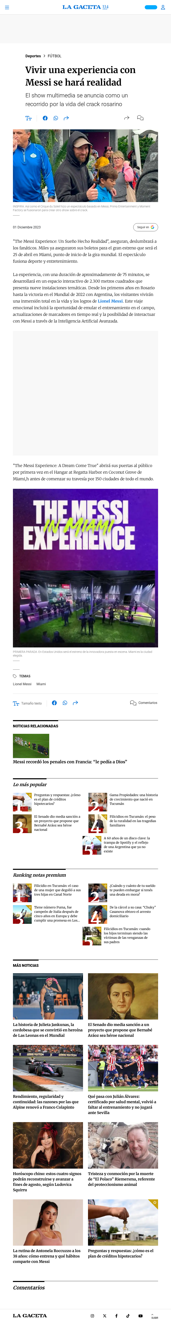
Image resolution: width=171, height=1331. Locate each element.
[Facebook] (116, 1316)
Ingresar (163, 7)
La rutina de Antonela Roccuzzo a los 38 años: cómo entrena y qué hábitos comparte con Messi (46, 1256)
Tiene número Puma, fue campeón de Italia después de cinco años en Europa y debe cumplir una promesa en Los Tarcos (56, 916)
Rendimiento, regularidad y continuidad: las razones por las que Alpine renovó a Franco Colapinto (46, 1102)
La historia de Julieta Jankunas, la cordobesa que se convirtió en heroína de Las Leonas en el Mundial (48, 1030)
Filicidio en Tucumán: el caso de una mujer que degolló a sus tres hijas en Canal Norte (57, 890)
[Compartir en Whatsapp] (56, 119)
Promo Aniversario (151, 7)
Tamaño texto (31, 703)
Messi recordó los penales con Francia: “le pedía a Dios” (70, 761)
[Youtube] (140, 1316)
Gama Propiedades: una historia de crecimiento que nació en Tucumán (134, 799)
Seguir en (143, 227)
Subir (154, 1317)
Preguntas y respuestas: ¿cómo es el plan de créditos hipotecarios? (57, 799)
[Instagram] (92, 1316)
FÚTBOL (55, 56)
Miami (41, 684)
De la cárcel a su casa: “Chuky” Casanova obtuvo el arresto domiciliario (133, 911)
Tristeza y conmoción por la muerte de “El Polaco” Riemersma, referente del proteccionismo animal (121, 1179)
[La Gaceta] (85, 7)
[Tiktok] (128, 1316)
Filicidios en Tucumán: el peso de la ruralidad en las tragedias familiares (133, 821)
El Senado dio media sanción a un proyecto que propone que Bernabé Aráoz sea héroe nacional (120, 1030)
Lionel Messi (22, 684)
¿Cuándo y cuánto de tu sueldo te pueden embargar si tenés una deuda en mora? (132, 890)
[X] (105, 1316)
